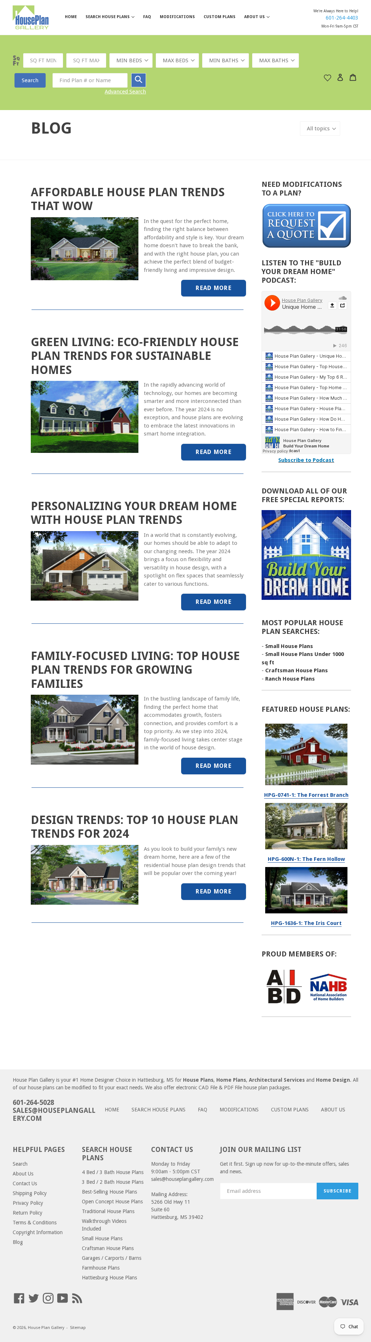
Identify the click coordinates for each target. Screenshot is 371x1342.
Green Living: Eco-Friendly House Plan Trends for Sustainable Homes (135, 356)
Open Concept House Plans (112, 1201)
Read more (214, 288)
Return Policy (27, 1213)
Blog (18, 1242)
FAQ (147, 16)
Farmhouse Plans (101, 1268)
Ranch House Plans (290, 679)
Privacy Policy (28, 1203)
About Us (23, 1174)
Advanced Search (125, 91)
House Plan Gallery (46, 1327)
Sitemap (78, 1327)
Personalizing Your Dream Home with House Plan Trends (134, 513)
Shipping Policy (30, 1193)
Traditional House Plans (108, 1211)
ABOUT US (260, 16)
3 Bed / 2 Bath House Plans (112, 1182)
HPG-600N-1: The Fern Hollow (306, 859)
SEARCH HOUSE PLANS (114, 16)
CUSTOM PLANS (219, 16)
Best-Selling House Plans (109, 1192)
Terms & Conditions (35, 1222)
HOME (71, 16)
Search (30, 80)
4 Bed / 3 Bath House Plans (112, 1172)
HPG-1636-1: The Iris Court (306, 923)
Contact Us (25, 1183)
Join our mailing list (260, 1149)
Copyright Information (38, 1232)
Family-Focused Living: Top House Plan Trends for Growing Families (135, 670)
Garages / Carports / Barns (111, 1258)
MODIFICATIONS (177, 16)
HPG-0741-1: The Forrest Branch (306, 795)
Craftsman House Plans (296, 670)
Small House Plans (289, 646)
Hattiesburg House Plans (109, 1277)
